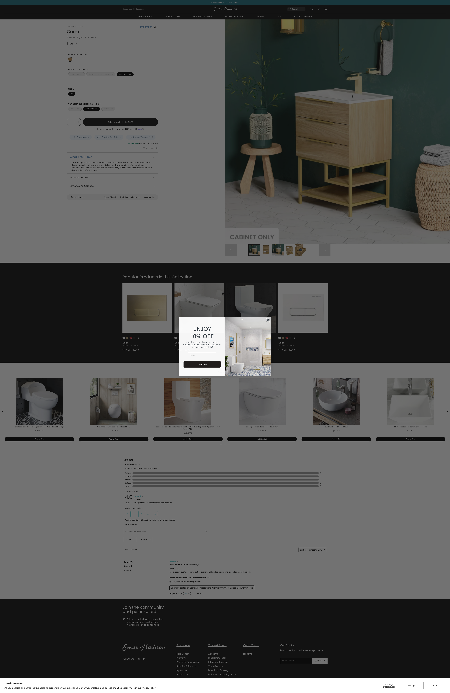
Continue (202, 364)
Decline (434, 685)
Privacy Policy (149, 687)
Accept (411, 685)
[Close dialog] (268, 320)
